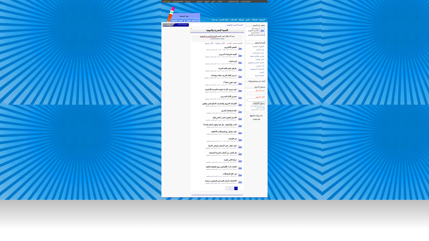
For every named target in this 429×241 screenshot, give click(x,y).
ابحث (168, 24)
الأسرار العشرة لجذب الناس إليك (225, 117)
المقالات (254, 20)
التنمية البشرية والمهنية (235, 25)
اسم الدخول (260, 90)
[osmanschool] (240, 50)
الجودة (261, 72)
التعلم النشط (259, 75)
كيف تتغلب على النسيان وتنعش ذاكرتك (222, 146)
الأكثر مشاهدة (220, 43)
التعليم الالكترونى (230, 47)
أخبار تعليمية (260, 59)
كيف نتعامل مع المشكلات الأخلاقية (224, 132)
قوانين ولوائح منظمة (257, 56)
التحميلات (233, 20)
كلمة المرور (260, 97)
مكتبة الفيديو (224, 20)
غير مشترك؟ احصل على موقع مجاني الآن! (257, 106)
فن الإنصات (232, 139)
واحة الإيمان (260, 50)
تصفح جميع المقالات (217, 38)
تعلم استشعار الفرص (229, 110)
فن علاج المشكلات (230, 174)
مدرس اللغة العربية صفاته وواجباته (224, 75)
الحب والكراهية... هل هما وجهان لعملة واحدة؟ (220, 125)
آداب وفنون (260, 66)
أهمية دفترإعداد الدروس (228, 54)
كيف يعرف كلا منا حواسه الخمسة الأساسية (221, 89)
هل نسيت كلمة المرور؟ (257, 109)
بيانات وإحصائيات (258, 53)
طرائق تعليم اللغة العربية (227, 68)
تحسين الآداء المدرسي (228, 96)
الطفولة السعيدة (258, 46)
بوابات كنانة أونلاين (233, 1)
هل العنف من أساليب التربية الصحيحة (223, 153)
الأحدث (229, 43)
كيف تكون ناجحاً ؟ (230, 82)
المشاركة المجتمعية (257, 69)
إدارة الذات (233, 61)
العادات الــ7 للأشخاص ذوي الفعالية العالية (221, 167)
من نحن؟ (215, 20)
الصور (248, 20)
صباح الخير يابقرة (230, 160)
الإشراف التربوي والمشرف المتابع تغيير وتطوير (219, 103)
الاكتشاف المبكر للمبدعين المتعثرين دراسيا (221, 181)
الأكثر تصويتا (209, 43)
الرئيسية (262, 20)
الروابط (241, 20)
